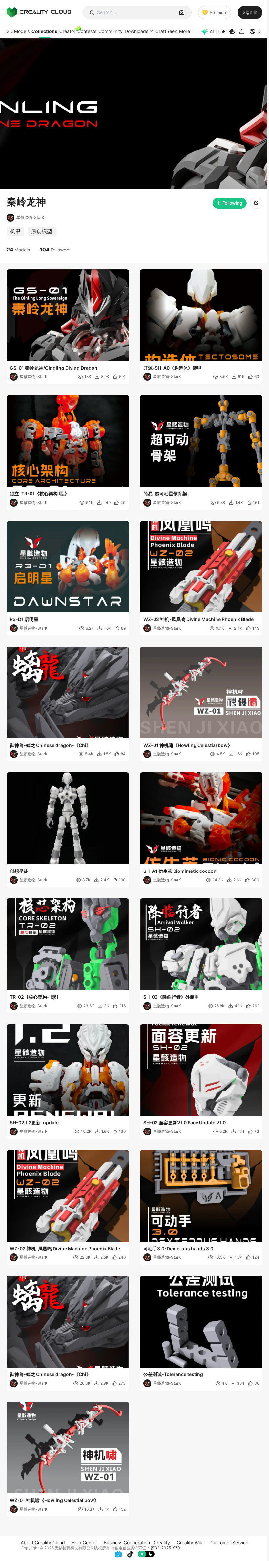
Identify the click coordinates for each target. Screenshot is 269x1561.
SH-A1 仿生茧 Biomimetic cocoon (180, 871)
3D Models (18, 31)
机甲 (15, 231)
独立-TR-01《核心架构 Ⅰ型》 (39, 493)
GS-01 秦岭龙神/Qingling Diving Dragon (53, 367)
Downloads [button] (136, 31)
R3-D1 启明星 (24, 619)
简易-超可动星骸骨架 (165, 493)
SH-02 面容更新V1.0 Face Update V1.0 (184, 1122)
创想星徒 (19, 871)
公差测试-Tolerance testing (173, 1374)
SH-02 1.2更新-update (34, 1122)
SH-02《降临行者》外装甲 (171, 997)
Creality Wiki (190, 1542)
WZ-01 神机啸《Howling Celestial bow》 (187, 745)
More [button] (184, 31)
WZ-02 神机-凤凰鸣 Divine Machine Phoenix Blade (198, 619)
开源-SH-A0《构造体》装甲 (172, 367)
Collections (44, 31)
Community (110, 31)
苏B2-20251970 (165, 1547)
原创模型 (41, 231)
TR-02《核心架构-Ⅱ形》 (35, 997)
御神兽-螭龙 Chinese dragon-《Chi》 (50, 745)
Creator (67, 31)
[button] (255, 31)
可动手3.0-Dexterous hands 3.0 (178, 1248)
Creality (162, 1542)
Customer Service (229, 1542)
